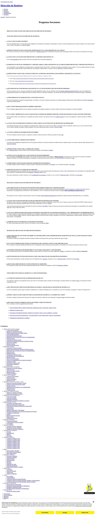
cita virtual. (76, 259)
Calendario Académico (62, 265)
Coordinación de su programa (39, 175)
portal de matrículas (11, 143)
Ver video (52, 164)
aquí (62, 134)
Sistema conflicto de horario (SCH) (69, 91)
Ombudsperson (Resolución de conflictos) (20, 318)
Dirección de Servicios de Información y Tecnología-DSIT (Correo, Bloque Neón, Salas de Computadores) (35, 315)
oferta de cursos (13, 150)
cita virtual (79, 175)
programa (45, 259)
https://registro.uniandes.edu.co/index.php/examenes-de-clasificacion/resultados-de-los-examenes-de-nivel (34, 83)
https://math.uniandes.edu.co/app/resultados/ (24, 81)
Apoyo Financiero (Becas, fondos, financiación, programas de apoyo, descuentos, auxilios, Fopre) (33, 307)
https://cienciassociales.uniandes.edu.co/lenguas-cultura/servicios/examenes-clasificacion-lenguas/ (33, 78)
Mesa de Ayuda (64, 175)
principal (3, 17)
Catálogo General (40, 51)
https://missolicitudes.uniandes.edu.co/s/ (75, 190)
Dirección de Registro (11, 5)
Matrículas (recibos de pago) (16, 310)
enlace (28, 45)
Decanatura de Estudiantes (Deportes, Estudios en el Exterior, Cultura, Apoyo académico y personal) (33, 312)
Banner (51, 150)
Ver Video (45, 206)
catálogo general (59, 116)
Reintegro (31, 172)
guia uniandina (14, 59)
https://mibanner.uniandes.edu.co (49, 195)
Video (19, 215)
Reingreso (36, 172)
